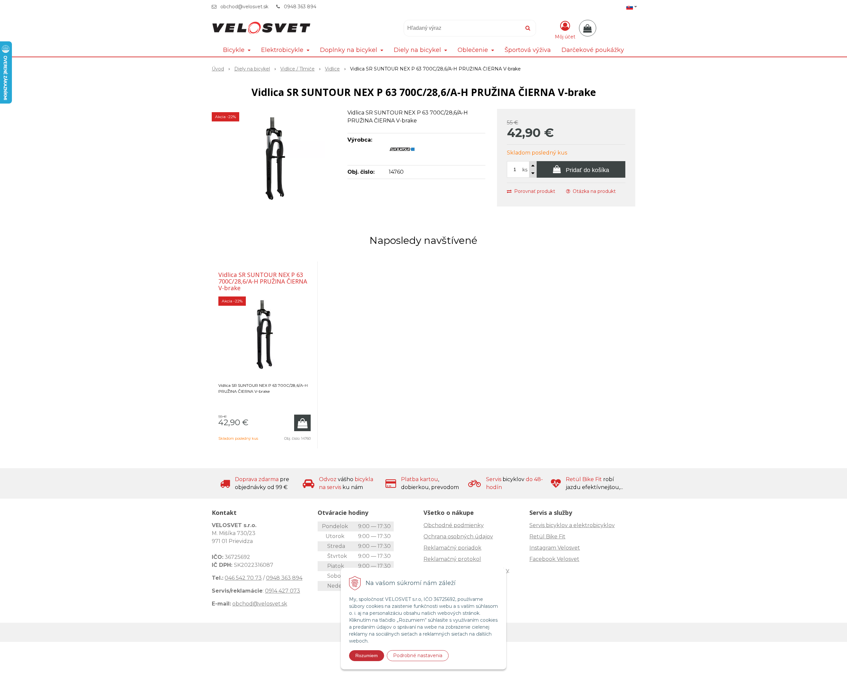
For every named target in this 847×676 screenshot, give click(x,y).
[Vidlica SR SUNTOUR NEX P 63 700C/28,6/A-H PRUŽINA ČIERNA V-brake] (275, 158)
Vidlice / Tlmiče (297, 69)
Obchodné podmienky (454, 525)
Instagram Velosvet (554, 548)
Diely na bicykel (252, 69)
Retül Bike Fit (547, 536)
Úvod (218, 69)
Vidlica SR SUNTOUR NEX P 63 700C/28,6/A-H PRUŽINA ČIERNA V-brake (262, 281)
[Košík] (587, 28)
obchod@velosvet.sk (244, 7)
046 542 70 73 (243, 578)
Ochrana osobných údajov (458, 536)
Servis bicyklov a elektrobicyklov (572, 525)
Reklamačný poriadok (452, 548)
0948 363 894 (300, 7)
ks (524, 170)
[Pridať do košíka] (302, 423)
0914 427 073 (282, 591)
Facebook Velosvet (554, 559)
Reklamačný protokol (452, 559)
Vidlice (332, 69)
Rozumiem (366, 655)
